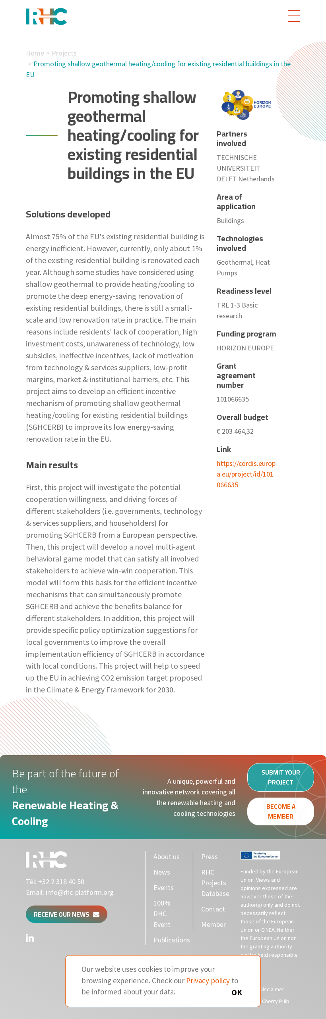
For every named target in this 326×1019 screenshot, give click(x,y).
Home (35, 53)
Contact (213, 908)
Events (163, 887)
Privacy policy (208, 980)
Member (213, 924)
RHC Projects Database (215, 882)
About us (166, 856)
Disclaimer (272, 989)
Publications (171, 939)
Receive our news (63, 914)
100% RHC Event (162, 913)
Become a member (280, 811)
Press (209, 856)
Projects (64, 53)
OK (236, 992)
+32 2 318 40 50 (61, 881)
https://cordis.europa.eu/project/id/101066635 (246, 474)
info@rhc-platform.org (80, 892)
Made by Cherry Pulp (265, 1001)
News (161, 872)
